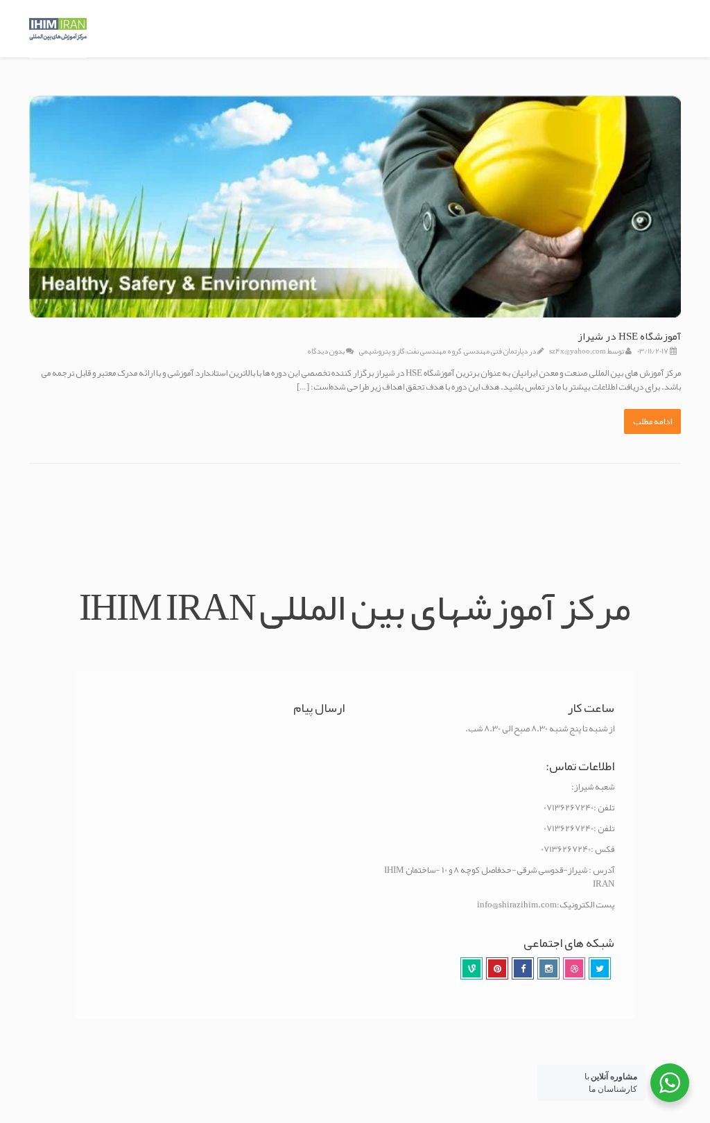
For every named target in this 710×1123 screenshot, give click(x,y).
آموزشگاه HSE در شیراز (629, 336)
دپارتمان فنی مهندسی (496, 350)
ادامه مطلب (652, 421)
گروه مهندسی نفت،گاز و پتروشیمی (410, 350)
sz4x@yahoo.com (577, 350)
